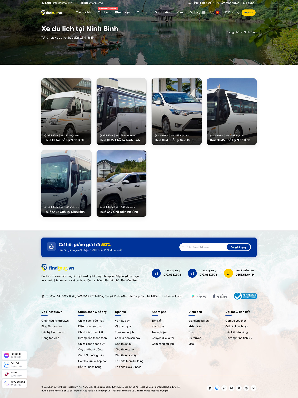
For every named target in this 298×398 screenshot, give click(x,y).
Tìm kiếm (157, 321)
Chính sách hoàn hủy (91, 344)
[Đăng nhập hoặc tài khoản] (238, 13)
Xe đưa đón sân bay (127, 338)
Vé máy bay (122, 321)
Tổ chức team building (129, 361)
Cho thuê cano (124, 349)
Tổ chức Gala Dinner (128, 367)
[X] (239, 388)
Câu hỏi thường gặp (91, 355)
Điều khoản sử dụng (90, 326)
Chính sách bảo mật (91, 321)
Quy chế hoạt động (90, 349)
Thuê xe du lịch (124, 332)
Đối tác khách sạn (236, 326)
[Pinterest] (246, 388)
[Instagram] (232, 388)
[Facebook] (210, 388)
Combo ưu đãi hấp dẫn (92, 361)
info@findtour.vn (173, 296)
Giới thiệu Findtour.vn (55, 321)
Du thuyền (194, 338)
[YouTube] (253, 388)
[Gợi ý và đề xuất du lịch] (211, 13)
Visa (191, 344)
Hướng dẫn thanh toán (92, 338)
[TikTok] (224, 388)
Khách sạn (195, 326)
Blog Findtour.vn (51, 326)
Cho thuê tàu (123, 344)
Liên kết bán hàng (236, 332)
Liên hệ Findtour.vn (53, 332)
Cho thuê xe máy (125, 355)
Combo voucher (235, 321)
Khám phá (158, 326)
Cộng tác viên (50, 338)
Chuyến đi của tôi (163, 338)
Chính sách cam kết (90, 332)
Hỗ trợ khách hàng (90, 367)
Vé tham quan (123, 326)
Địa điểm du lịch (198, 321)
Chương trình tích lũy (238, 338)
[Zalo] (217, 388)
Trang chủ (233, 32)
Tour (191, 332)
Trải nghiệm (159, 332)
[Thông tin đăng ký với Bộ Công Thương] (245, 296)
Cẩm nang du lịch (163, 344)
